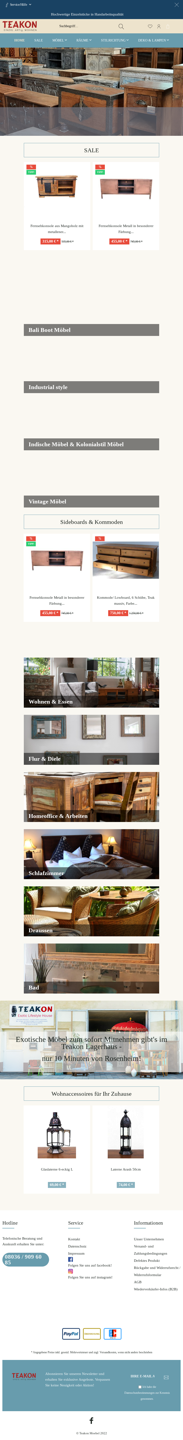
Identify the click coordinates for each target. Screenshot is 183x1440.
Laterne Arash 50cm (57, 1169)
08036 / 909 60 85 (23, 1259)
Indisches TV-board (125, 597)
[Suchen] (121, 26)
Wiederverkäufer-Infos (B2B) (156, 1289)
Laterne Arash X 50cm (125, 1169)
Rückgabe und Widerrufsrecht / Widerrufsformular (157, 1271)
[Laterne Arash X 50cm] (126, 1132)
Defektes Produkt (147, 1261)
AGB (138, 1282)
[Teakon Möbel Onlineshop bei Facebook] (91, 1421)
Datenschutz (77, 1246)
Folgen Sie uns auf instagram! (90, 1277)
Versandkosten (108, 1352)
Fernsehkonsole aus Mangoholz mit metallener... (56, 229)
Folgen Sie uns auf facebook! (90, 1265)
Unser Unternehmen (149, 1239)
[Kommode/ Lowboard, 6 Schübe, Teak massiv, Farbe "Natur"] (57, 560)
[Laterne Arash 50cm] (57, 1132)
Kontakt (74, 1239)
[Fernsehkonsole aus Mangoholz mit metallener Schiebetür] (57, 188)
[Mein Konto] (158, 26)
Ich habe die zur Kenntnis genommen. (147, 1392)
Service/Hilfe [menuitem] (18, 4)
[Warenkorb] (167, 26)
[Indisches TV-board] (126, 560)
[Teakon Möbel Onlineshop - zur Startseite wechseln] (33, 26)
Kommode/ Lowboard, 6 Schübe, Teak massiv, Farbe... (57, 600)
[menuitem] (91, 26)
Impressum (76, 1253)
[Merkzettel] (150, 26)
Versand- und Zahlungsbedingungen (150, 1249)
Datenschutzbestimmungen (139, 1392)
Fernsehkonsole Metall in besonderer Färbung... (126, 229)
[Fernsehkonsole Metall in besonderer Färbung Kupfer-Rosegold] (126, 188)
